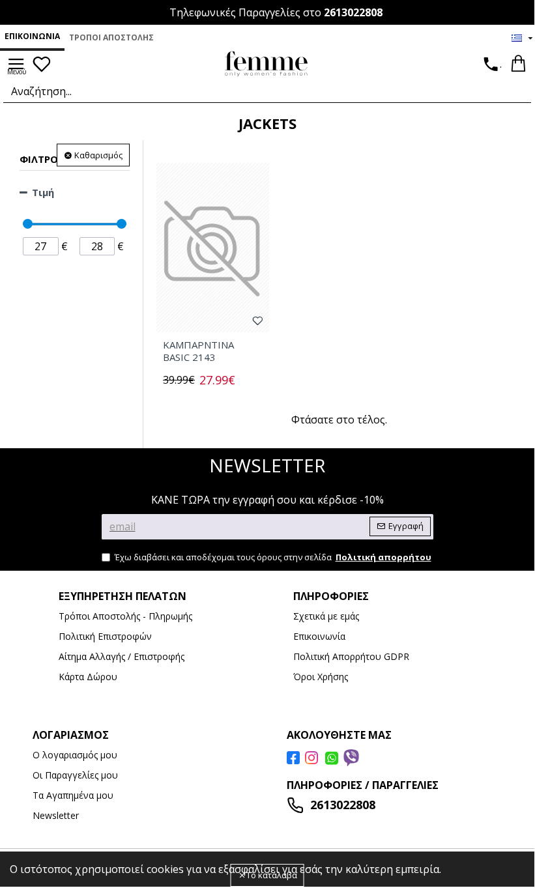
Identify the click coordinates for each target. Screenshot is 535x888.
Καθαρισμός (98, 155)
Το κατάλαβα (271, 875)
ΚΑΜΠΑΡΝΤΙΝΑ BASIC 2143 (198, 351)
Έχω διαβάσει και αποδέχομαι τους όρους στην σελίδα (273, 557)
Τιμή (43, 192)
